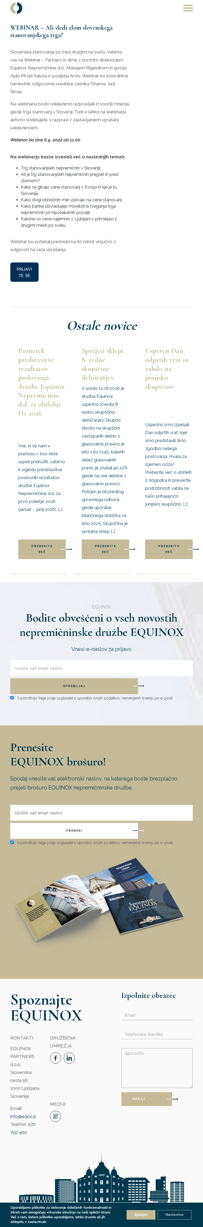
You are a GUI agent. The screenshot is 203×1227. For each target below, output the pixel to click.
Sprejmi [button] (141, 1214)
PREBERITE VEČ (42, 549)
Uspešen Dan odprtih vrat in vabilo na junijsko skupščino (167, 368)
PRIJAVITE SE (24, 272)
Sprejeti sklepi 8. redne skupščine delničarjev (102, 364)
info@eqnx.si (23, 1116)
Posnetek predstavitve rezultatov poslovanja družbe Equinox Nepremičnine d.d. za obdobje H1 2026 (41, 381)
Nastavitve (174, 1214)
